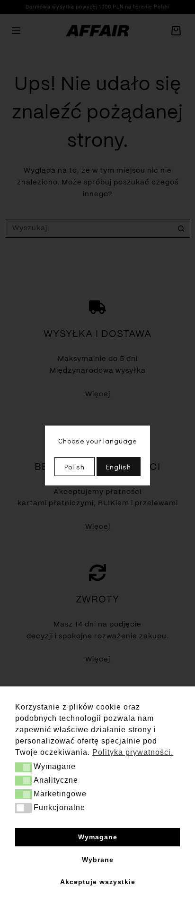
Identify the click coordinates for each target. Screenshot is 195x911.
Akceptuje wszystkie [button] (97, 882)
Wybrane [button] (98, 859)
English (118, 466)
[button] (23, 767)
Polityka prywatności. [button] (132, 752)
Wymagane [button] (97, 837)
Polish (74, 466)
